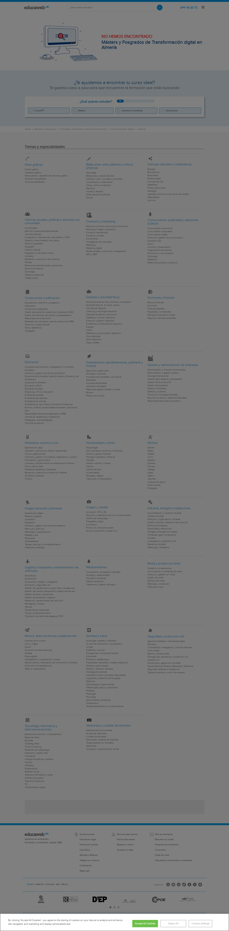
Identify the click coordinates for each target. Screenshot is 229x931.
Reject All (173, 923)
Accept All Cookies (145, 923)
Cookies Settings (200, 923)
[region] (114, 922)
